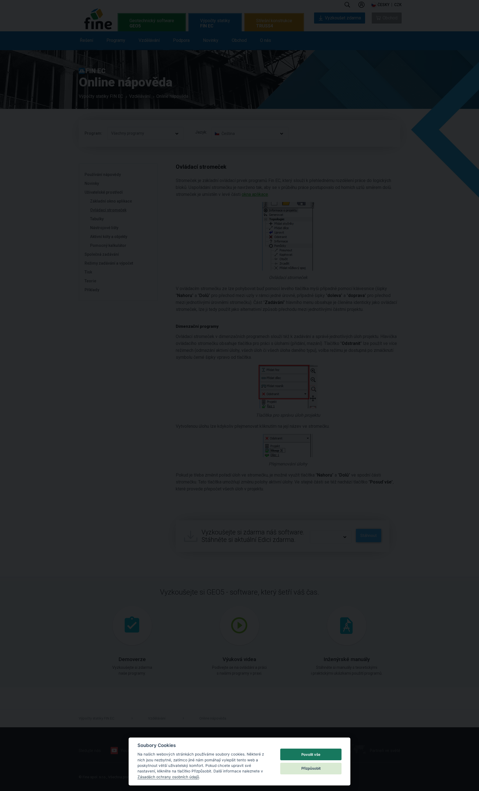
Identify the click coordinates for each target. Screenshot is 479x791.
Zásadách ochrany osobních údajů (168, 777)
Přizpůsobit (311, 768)
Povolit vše (310, 754)
